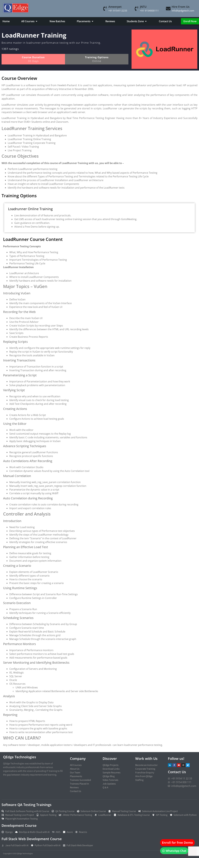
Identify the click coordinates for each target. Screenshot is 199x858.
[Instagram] (183, 765)
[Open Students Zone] (146, 21)
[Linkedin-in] (170, 765)
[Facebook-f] (174, 765)
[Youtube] (179, 765)
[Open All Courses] (36, 21)
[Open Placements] (92, 21)
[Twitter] (188, 765)
